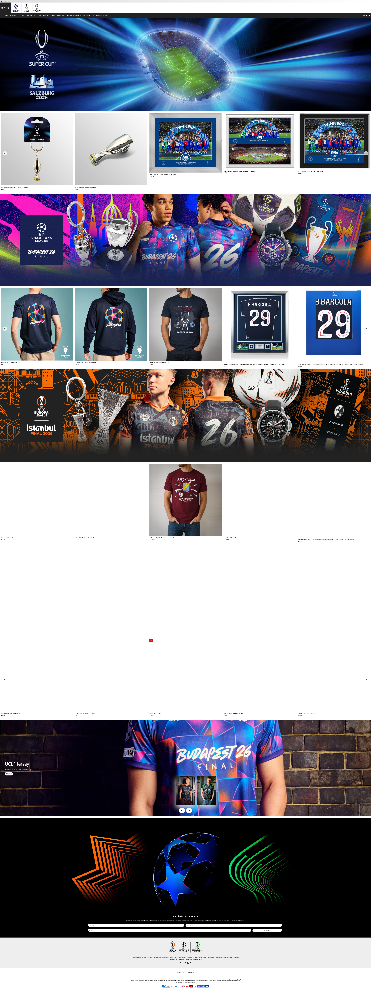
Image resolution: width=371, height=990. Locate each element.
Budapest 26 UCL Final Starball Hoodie (85, 362)
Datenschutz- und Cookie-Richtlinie (204, 957)
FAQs (171, 957)
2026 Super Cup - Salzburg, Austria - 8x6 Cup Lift (310, 171)
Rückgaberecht (190, 957)
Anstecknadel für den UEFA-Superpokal (85, 187)
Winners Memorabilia (58, 15)
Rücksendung (181, 957)
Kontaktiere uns (137, 957)
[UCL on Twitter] (180, 963)
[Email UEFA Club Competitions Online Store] (190, 963)
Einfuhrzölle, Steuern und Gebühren (159, 957)
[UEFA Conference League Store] (37, 8)
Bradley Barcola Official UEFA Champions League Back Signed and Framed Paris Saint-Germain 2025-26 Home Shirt (254, 364)
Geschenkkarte (173, 959)
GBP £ (190, 972)
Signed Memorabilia (74, 15)
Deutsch (179, 972)
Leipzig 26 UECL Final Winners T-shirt (233, 713)
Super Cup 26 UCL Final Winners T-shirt (160, 362)
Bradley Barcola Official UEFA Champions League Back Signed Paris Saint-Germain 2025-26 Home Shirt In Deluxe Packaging (330, 364)
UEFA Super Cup (88, 15)
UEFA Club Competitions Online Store (140, 979)
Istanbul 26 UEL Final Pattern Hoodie (85, 538)
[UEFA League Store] (5, 8)
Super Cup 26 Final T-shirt (230, 538)
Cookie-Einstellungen (233, 957)
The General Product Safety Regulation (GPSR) (190, 959)
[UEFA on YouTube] (185, 963)
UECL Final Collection (41, 15)
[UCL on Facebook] (183, 963)
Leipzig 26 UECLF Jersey (156, 713)
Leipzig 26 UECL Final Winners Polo (307, 713)
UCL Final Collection (9, 15)
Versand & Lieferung (220, 957)
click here (241, 920)
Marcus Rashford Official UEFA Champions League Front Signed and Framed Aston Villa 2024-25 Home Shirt (326, 539)
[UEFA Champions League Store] (16, 8)
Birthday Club (145, 957)
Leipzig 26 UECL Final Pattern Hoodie (85, 713)
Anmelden (267, 930)
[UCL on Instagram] (188, 963)
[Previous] (5, 153)
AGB (175, 957)
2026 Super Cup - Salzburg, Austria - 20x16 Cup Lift (163, 174)
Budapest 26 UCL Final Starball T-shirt (11, 362)
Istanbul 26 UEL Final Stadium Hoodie (11, 538)
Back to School (101, 15)
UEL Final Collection (25, 15)
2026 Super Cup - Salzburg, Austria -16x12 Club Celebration (239, 171)
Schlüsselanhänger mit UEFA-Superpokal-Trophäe (14, 187)
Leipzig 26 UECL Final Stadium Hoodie (11, 713)
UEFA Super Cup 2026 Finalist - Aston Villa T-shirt (162, 538)
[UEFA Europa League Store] (26, 8)
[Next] (366, 153)
